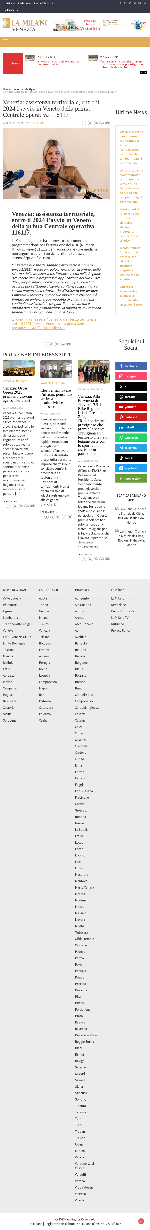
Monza (79, 907)
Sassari (80, 1074)
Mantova (81, 881)
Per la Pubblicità (43, 3)
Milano (43, 617)
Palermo (45, 714)
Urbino (80, 1151)
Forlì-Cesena (84, 791)
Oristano (81, 945)
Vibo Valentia (84, 1187)
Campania (10, 688)
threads (130, 396)
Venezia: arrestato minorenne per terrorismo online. (58, 63)
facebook (131, 366)
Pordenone (83, 1009)
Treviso (80, 1138)
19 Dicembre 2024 (90, 460)
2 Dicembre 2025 (14, 407)
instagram (131, 376)
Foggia (79, 784)
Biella (79, 669)
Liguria (7, 611)
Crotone (80, 752)
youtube (130, 407)
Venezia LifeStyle (36, 122)
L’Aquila (44, 675)
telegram (131, 447)
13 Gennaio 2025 (52, 413)
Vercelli (80, 1174)
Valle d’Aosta (12, 598)
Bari (42, 695)
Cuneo (79, 759)
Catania (80, 720)
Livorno (80, 855)
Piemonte (10, 605)
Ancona (44, 656)
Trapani (80, 1131)
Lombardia (10, 617)
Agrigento (82, 598)
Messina (80, 913)
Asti (77, 630)
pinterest (131, 417)
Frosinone (82, 797)
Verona (80, 1181)
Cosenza (81, 740)
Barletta (81, 643)
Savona (80, 1080)
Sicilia (7, 714)
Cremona (81, 746)
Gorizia (80, 804)
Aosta (43, 598)
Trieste (44, 637)
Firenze (44, 650)
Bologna (45, 643)
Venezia (44, 630)
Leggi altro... (11, 501)
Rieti (78, 1048)
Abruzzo (9, 675)
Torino (43, 605)
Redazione (24, 3)
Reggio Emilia (84, 1041)
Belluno (80, 650)
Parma (79, 958)
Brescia (80, 682)
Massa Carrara (84, 887)
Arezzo (80, 617)
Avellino (80, 637)
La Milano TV (11, 10)
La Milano (9, 3)
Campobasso (48, 682)
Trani (78, 1125)
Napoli (43, 688)
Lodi (78, 862)
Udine (79, 1144)
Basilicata (9, 701)
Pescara (80, 984)
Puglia (7, 695)
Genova (44, 611)
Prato (79, 1016)
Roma (43, 669)
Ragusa (80, 1022)
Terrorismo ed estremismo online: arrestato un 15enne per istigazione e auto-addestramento (123, 64)
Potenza (45, 701)
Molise (7, 682)
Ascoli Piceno (84, 624)
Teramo (80, 1112)
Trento (44, 624)
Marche (8, 656)
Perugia (44, 662)
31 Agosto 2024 (14, 122)
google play (132, 478)
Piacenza (81, 990)
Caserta (80, 714)
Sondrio (80, 1099)
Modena (80, 900)
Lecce (79, 842)
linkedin (130, 427)
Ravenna (81, 1029)
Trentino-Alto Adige (17, 624)
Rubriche (117, 624)
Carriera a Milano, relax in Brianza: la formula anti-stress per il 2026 (131, 295)
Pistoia (80, 1003)
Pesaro (80, 977)
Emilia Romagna (14, 643)
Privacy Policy (120, 630)
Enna (78, 765)
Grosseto (81, 810)
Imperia (80, 817)
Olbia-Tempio (84, 939)
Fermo (79, 772)
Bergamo (81, 662)
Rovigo (80, 1061)
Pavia (78, 964)
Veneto (8, 630)
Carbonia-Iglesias (87, 707)
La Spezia (81, 829)
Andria (79, 611)
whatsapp (131, 437)
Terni (78, 1119)
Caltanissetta (84, 695)
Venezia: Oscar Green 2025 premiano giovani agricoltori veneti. (17, 394)
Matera (80, 894)
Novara (80, 919)
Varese (79, 1157)
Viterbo (80, 1200)
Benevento (82, 656)
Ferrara (80, 778)
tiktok (129, 458)
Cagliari (44, 720)
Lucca (79, 868)
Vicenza (80, 1194)
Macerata (81, 874)
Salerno (80, 1067)
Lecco (79, 849)
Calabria (8, 707)
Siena (79, 1086)
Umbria (8, 662)
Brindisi (80, 688)
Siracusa (81, 1093)
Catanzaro (46, 707)
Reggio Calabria (86, 1035)
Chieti (79, 727)
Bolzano (80, 675)
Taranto (80, 1106)
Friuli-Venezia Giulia (17, 637)
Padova (80, 952)
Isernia (79, 823)
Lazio (6, 669)
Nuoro (79, 926)
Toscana (8, 650)
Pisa (78, 996)
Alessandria (83, 605)
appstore (131, 468)
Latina (79, 836)
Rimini (79, 1054)
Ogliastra (81, 932)
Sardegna (9, 720)
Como (79, 733)
